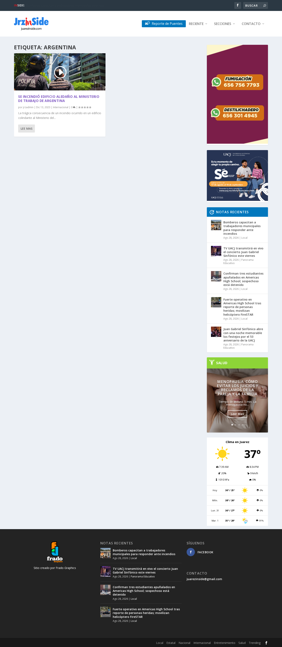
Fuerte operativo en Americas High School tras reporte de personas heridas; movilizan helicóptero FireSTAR (242, 306)
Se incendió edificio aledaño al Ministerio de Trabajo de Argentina (58, 98)
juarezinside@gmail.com (204, 579)
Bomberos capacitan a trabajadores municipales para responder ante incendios (242, 228)
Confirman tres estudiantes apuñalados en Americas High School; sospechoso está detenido (243, 279)
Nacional (184, 643)
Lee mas (26, 128)
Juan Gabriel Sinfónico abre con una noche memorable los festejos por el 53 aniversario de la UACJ (243, 334)
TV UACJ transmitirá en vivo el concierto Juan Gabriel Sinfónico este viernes (243, 252)
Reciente (196, 24)
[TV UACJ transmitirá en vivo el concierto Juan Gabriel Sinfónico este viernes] (216, 251)
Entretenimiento (224, 643)
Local (244, 237)
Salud (242, 643)
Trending (255, 643)
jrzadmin (28, 107)
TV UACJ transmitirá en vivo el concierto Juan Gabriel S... (63, 5)
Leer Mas (237, 414)
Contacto (251, 24)
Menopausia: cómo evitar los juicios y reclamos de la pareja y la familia (237, 387)
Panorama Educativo (143, 576)
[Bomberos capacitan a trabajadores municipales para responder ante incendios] (216, 225)
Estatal (170, 643)
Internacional (60, 107)
